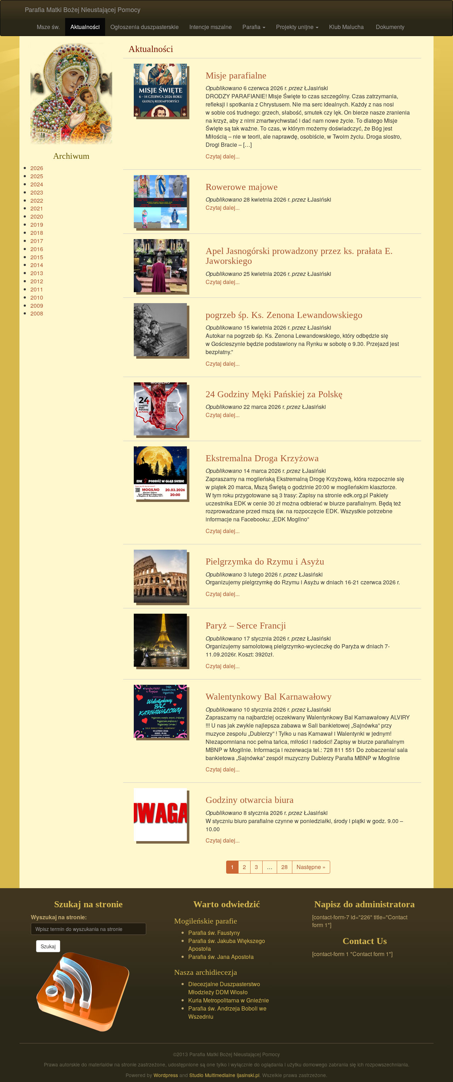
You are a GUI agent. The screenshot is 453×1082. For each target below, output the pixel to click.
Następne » (311, 867)
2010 (36, 297)
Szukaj (48, 946)
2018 (36, 232)
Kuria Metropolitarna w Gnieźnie (228, 1000)
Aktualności (85, 27)
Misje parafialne (236, 75)
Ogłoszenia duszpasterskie (144, 27)
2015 (36, 257)
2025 (36, 176)
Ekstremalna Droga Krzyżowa (262, 458)
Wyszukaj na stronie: (59, 917)
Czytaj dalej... (223, 156)
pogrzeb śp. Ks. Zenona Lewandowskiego (284, 315)
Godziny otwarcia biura (250, 800)
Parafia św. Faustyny (214, 932)
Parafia (252, 27)
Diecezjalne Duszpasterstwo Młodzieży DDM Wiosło (224, 988)
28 (284, 867)
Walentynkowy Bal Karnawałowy (269, 697)
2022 (36, 200)
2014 (36, 265)
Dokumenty (389, 27)
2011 (36, 289)
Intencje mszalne (210, 27)
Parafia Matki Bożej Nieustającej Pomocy (83, 9)
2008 (36, 313)
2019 (36, 224)
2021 (36, 208)
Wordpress (166, 1074)
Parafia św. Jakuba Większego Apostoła (226, 945)
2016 (36, 249)
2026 (36, 168)
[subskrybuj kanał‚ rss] (82, 991)
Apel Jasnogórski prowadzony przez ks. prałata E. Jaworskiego (299, 256)
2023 (36, 192)
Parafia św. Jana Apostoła (221, 957)
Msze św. (47, 27)
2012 (36, 281)
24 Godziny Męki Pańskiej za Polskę (274, 394)
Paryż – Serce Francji (246, 625)
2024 (36, 184)
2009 (36, 305)
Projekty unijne (295, 27)
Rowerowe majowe (242, 187)
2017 (36, 241)
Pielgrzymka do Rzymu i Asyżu (265, 561)
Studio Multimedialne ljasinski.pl (224, 1074)
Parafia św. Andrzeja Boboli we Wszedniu (227, 1012)
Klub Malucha (346, 27)
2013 (36, 273)
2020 (36, 216)
